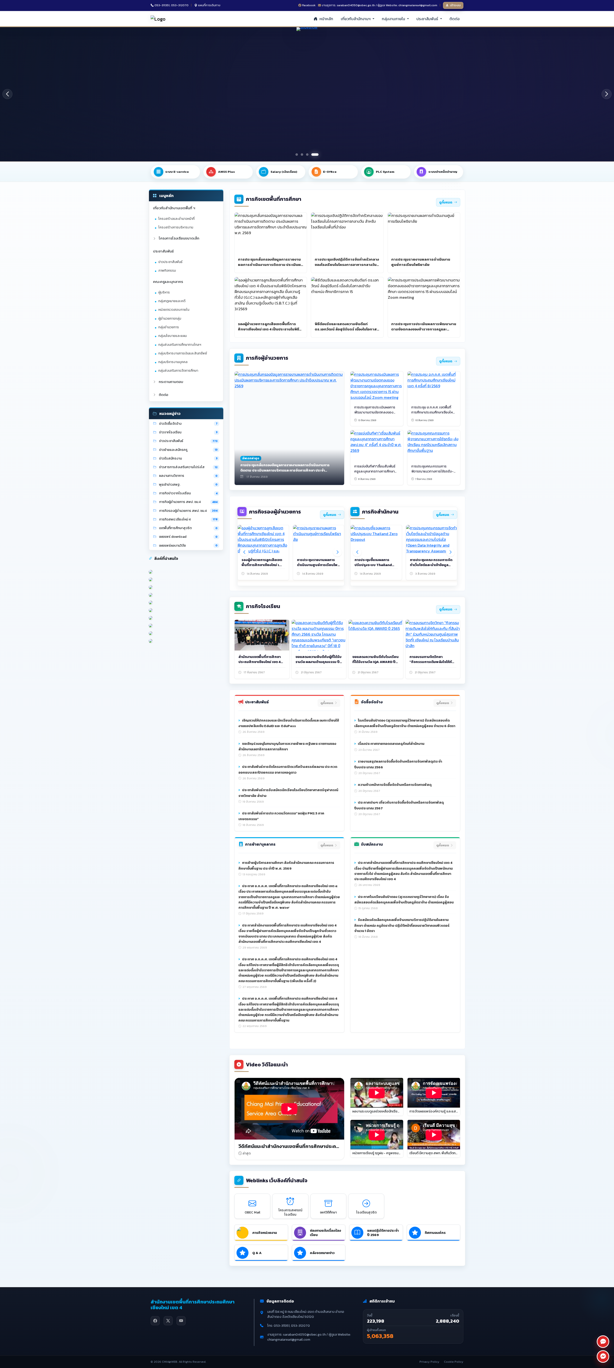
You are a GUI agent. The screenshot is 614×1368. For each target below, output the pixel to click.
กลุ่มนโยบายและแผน (172, 335)
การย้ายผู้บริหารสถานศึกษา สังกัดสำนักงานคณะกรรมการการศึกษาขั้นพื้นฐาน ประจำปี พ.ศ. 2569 (286, 865)
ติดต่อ (454, 19)
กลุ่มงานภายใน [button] (394, 19)
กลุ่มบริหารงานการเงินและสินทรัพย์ (182, 353)
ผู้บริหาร (164, 292)
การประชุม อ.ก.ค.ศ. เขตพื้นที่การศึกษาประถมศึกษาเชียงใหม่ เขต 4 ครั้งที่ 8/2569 (433, 412)
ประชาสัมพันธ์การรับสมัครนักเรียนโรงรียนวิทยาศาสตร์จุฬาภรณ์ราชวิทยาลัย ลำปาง (288, 792)
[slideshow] (328, 94)
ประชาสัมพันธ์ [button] (427, 19)
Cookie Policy (453, 1361)
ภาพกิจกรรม (167, 270)
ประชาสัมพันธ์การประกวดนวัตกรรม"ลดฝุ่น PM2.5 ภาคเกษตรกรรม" (281, 816)
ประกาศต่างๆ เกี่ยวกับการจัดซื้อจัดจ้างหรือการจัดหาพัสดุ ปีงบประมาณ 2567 (399, 805)
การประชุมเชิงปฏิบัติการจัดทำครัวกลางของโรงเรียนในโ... (262, 565)
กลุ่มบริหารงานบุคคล (173, 361)
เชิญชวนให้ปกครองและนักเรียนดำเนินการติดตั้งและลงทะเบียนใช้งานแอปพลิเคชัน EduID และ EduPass (288, 723)
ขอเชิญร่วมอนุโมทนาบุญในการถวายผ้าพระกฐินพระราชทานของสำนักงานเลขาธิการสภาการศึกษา (287, 746)
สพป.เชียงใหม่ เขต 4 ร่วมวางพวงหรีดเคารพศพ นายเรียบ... (374, 565)
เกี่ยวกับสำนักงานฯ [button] (356, 19)
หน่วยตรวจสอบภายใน (173, 309)
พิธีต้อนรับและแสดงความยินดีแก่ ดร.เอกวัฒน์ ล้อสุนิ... (316, 565)
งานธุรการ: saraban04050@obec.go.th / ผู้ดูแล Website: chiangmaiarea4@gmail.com (379, 5)
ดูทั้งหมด (445, 202)
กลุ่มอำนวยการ (168, 327)
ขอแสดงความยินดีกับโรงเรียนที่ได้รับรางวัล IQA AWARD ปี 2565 (375, 662)
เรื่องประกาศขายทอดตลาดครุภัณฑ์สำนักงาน (390, 743)
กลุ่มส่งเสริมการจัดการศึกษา (178, 370)
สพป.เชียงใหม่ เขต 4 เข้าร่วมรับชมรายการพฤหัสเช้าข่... (431, 562)
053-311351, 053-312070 (171, 5)
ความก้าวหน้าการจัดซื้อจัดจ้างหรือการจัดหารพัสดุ (394, 784)
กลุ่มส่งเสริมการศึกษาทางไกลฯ (179, 344)
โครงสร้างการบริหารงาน (175, 227)
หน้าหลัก (326, 19)
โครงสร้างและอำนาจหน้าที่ (176, 218)
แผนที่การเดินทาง (209, 5)
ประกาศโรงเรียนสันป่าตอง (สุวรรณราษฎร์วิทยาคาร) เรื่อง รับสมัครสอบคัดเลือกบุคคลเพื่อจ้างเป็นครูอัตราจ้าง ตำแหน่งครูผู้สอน (404, 899)
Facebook (309, 5)
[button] (607, 94)
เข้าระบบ (455, 5)
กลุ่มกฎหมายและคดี (171, 301)
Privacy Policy (429, 1361)
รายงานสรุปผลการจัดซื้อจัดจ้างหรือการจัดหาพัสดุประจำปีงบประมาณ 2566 (398, 764)
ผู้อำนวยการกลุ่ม (169, 318)
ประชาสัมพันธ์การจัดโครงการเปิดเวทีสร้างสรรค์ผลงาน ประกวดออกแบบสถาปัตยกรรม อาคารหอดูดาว (287, 769)
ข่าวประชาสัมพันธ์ (170, 261)
